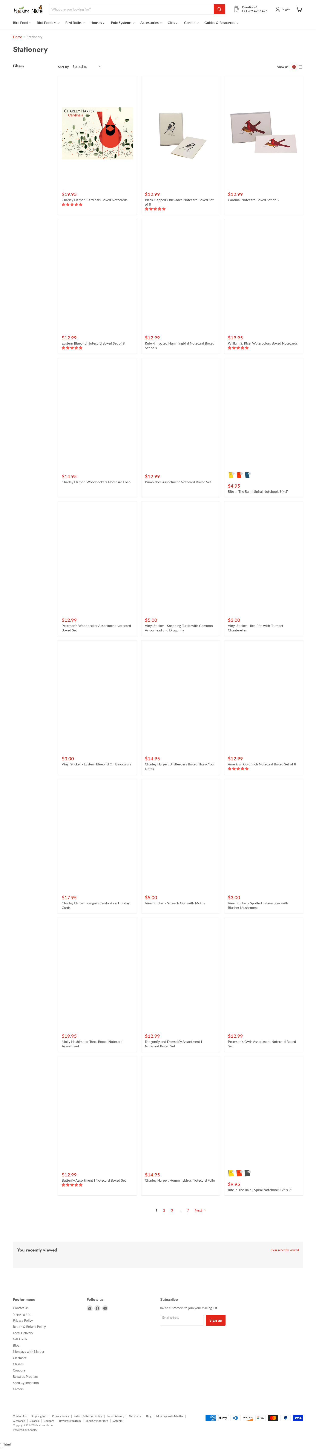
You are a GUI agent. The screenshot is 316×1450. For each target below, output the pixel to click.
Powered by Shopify (25, 1430)
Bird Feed (21, 22)
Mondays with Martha (28, 1351)
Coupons (19, 1370)
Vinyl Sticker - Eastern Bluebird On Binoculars (96, 764)
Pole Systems (121, 22)
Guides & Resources (220, 22)
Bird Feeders (47, 22)
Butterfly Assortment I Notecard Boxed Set (94, 1180)
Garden (190, 22)
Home (17, 37)
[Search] (219, 9)
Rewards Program (25, 1376)
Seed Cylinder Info (26, 1383)
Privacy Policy (23, 1320)
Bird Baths (73, 22)
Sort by (63, 67)
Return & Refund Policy (29, 1326)
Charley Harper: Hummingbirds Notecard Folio (180, 1180)
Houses (97, 22)
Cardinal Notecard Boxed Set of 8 (253, 200)
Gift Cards (20, 1339)
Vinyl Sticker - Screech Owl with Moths (175, 903)
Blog (16, 1345)
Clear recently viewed (285, 1250)
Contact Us (21, 1308)
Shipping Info (22, 1314)
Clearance (20, 1358)
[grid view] (294, 67)
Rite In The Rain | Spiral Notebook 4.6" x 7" (260, 1190)
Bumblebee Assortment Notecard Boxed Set (178, 482)
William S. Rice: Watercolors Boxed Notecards (263, 343)
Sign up (215, 1320)
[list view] (300, 67)
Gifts (172, 22)
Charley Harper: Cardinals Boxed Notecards (94, 200)
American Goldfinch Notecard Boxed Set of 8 (262, 764)
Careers (18, 1389)
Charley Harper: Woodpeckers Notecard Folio (96, 482)
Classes (18, 1364)
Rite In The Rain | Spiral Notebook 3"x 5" (258, 491)
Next (199, 1210)
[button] (72, 204)
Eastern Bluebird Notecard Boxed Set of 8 (93, 343)
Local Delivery (23, 1333)
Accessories (150, 22)
